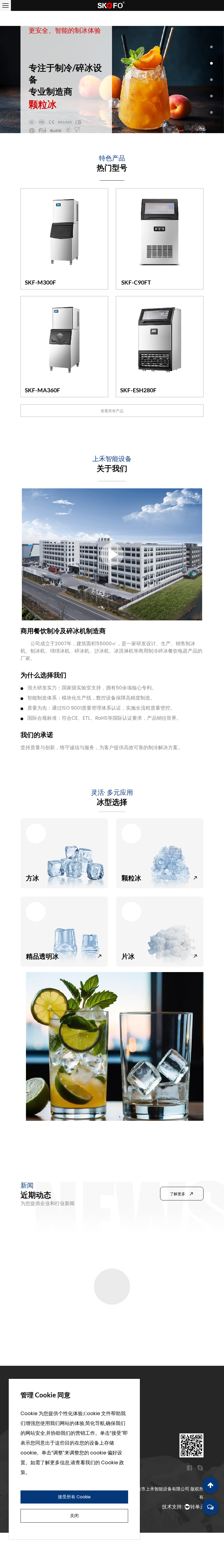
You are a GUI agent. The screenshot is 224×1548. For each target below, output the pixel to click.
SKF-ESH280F (138, 390)
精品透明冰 (42, 956)
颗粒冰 (131, 878)
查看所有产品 (112, 411)
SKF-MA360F (42, 390)
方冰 (32, 878)
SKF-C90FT (135, 282)
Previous (11, 79)
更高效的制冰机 (39, 1264)
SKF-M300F (40, 282)
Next (213, 79)
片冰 (128, 956)
